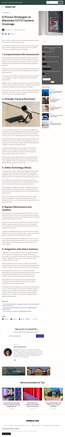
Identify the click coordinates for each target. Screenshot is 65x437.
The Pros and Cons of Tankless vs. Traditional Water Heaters (17, 311)
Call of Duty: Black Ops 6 (49, 61)
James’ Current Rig (36, 425)
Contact (11, 425)
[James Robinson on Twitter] (15, 360)
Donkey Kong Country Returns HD (51, 71)
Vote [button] (52, 82)
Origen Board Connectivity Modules (52, 425)
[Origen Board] (10, 7)
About (5, 425)
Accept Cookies (6, 433)
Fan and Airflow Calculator (22, 425)
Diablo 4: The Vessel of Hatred (50, 56)
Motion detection (6, 180)
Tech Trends (5, 12)
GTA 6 (45, 66)
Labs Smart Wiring (30, 78)
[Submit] (61, 41)
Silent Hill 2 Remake (48, 51)
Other (45, 76)
